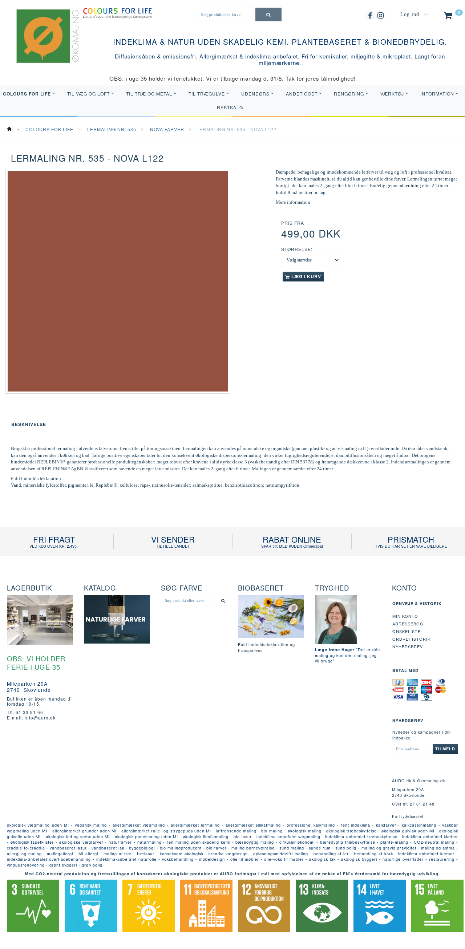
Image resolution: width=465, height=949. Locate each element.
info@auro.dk (40, 717)
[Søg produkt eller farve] (268, 14)
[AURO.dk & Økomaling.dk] (42, 45)
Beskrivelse (28, 424)
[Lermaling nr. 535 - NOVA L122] (117, 281)
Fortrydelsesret (408, 816)
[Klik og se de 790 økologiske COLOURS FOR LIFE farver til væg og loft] (117, 12)
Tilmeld (445, 748)
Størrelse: (296, 249)
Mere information (293, 202)
